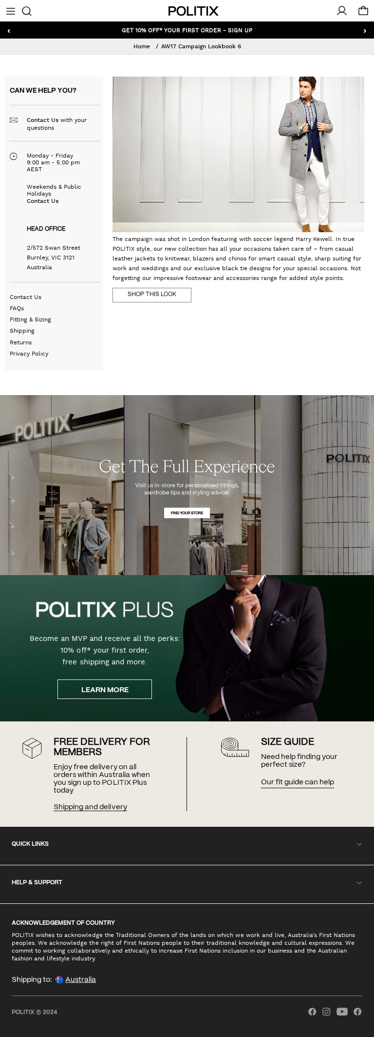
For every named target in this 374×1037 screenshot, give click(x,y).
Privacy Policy (29, 353)
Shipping (22, 330)
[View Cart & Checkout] (363, 13)
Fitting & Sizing (30, 319)
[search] (26, 10)
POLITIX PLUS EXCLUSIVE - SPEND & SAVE (187, 29)
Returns (21, 342)
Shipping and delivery (90, 807)
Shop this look (152, 294)
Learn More (105, 690)
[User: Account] (342, 10)
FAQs (17, 308)
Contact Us (42, 120)
